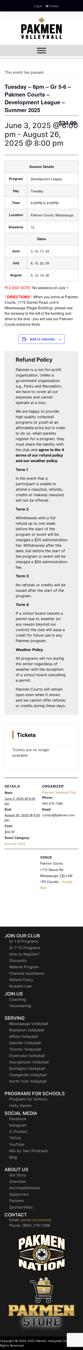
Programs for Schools (28, 1099)
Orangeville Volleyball (28, 1075)
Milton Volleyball (23, 1036)
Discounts (18, 960)
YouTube (16, 1144)
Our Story (17, 1175)
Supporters (19, 1194)
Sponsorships (21, 1207)
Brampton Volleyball (26, 1030)
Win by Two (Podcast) (28, 1150)
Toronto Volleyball (25, 1049)
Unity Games (20, 1105)
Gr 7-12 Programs (24, 947)
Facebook (18, 1118)
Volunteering (20, 1005)
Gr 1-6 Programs (23, 941)
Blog (13, 1157)
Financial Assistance (26, 973)
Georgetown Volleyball (29, 1062)
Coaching (17, 999)
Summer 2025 (15, 843)
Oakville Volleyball (25, 1043)
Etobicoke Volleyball (27, 1055)
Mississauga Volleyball (28, 1023)
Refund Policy (21, 979)
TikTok (15, 1138)
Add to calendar (42, 339)
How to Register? (24, 954)
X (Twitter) (18, 1131)
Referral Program (24, 967)
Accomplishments (24, 1188)
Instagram (18, 1125)
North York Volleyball (28, 1081)
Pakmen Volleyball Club (59, 792)
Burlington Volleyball (27, 1068)
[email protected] (36, 1220)
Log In (38, 6)
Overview (17, 1181)
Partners (16, 1200)
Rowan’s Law (20, 986)
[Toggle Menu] (41, 50)
